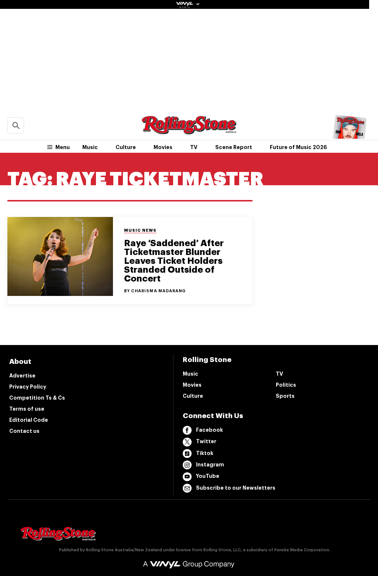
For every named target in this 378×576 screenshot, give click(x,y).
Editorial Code (28, 419)
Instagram (210, 464)
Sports (285, 396)
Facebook (209, 429)
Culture (126, 147)
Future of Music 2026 (298, 147)
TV (193, 147)
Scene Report (233, 147)
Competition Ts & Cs (37, 397)
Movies (163, 147)
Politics (286, 384)
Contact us (24, 431)
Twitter (206, 441)
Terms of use (26, 408)
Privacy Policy (27, 386)
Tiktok (204, 453)
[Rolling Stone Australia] (189, 131)
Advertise (22, 375)
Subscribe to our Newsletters (235, 487)
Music (90, 147)
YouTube (207, 476)
